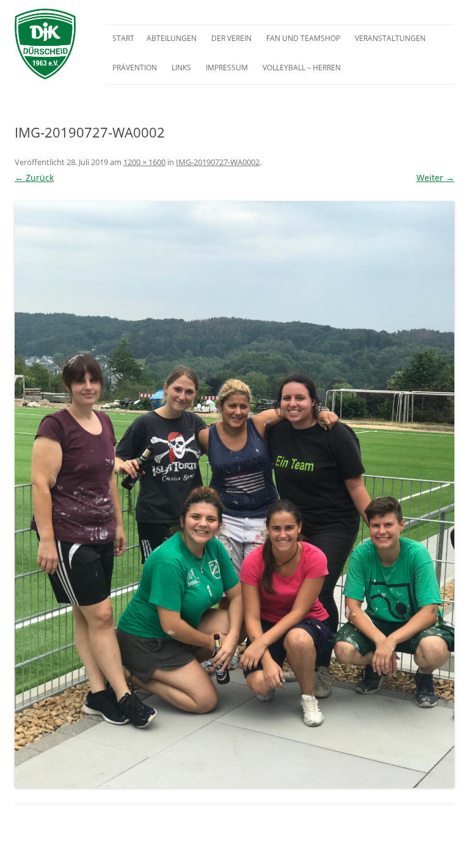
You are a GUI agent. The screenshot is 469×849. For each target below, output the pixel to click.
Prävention (134, 67)
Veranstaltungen (390, 38)
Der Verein (231, 38)
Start (123, 38)
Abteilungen (172, 38)
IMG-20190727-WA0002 (218, 161)
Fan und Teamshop (303, 38)
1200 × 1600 (144, 161)
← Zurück (34, 177)
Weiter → (435, 177)
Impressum (227, 67)
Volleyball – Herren (302, 67)
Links (181, 67)
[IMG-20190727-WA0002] (234, 494)
